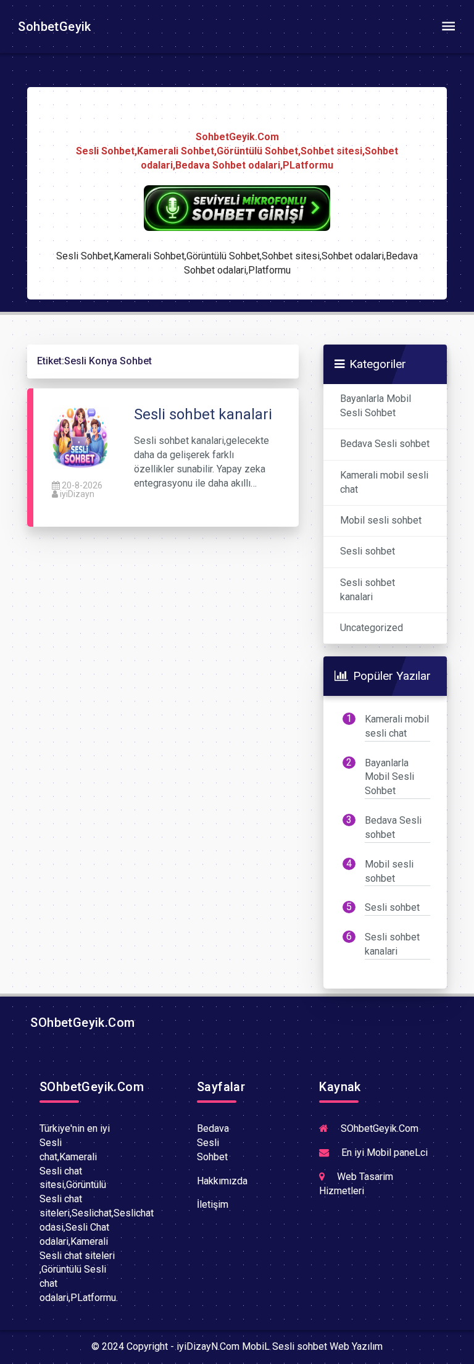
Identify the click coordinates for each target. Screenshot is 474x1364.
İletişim (212, 1204)
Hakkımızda (222, 1181)
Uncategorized (371, 628)
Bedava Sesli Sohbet (213, 1143)
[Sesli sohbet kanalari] (80, 437)
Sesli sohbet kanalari (367, 590)
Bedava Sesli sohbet (385, 444)
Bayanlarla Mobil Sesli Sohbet (375, 406)
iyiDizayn (77, 494)
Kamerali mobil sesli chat (384, 482)
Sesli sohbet (367, 551)
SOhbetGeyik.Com (81, 1022)
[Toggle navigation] (448, 26)
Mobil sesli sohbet (381, 520)
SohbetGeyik (53, 26)
